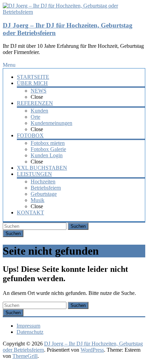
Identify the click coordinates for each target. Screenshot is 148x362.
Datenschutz (30, 332)
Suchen (78, 226)
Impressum (28, 326)
